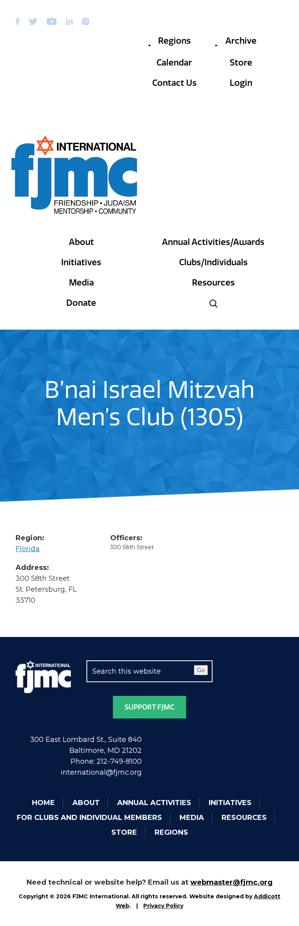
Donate (81, 303)
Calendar (174, 62)
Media (81, 282)
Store (241, 62)
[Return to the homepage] (75, 175)
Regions (174, 40)
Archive (241, 40)
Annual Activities (154, 802)
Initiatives (81, 262)
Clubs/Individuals (213, 262)
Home (43, 802)
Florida (28, 549)
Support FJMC (149, 707)
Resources (213, 282)
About (81, 242)
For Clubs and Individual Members (89, 817)
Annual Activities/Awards (213, 242)
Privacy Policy (163, 905)
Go (201, 670)
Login (241, 83)
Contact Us (174, 83)
